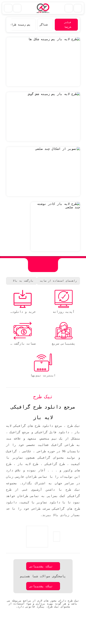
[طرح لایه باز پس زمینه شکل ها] (43, 61)
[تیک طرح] (43, 265)
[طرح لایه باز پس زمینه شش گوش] (43, 116)
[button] (10, 25)
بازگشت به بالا (23, 280)
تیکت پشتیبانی (41, 566)
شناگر (44, 24)
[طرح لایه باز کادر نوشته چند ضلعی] (55, 226)
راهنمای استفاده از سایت (58, 280)
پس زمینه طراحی (19, 24)
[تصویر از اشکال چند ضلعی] (43, 171)
